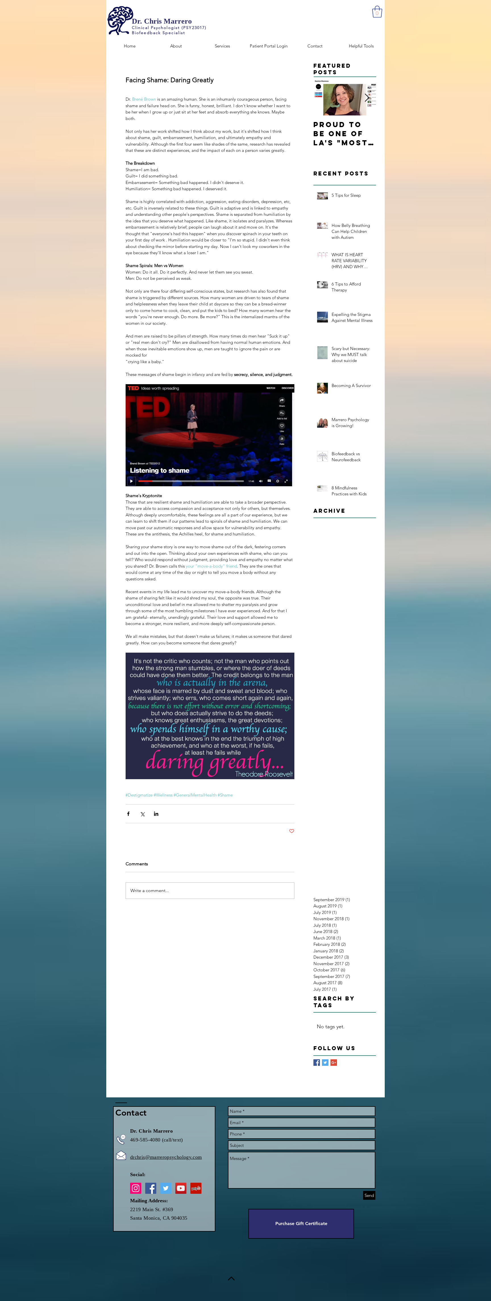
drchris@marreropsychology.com (166, 1157)
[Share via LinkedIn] (156, 813)
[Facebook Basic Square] (316, 1062)
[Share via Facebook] (128, 813)
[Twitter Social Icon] (165, 1188)
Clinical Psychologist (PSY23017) (169, 27)
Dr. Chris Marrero (162, 21)
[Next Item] (366, 98)
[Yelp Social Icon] (195, 1188)
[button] (377, 12)
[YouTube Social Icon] (180, 1188)
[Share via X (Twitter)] (142, 813)
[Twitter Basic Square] (325, 1062)
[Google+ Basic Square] (333, 1062)
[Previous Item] (322, 98)
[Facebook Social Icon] (150, 1188)
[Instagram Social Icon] (135, 1188)
